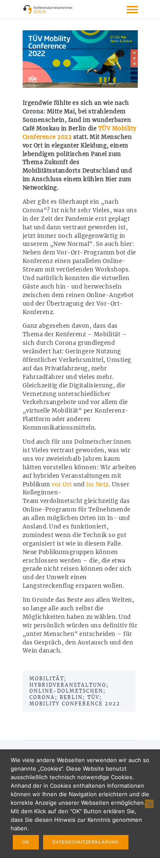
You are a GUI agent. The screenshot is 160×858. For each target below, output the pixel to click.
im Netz (97, 484)
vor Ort (62, 484)
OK (25, 842)
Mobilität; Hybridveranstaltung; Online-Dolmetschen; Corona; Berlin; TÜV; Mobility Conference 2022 (74, 691)
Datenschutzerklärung (85, 842)
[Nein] (149, 804)
